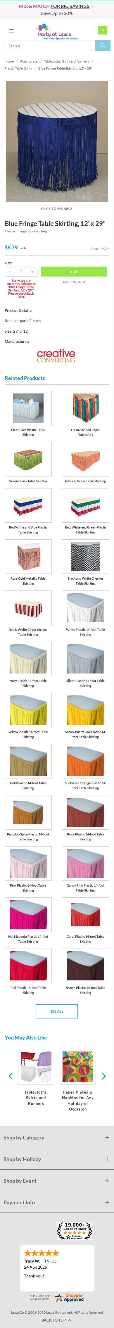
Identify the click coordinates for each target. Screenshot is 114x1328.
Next (103, 1076)
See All (57, 1011)
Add (74, 272)
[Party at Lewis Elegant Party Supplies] (57, 30)
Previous (11, 1076)
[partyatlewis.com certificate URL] (57, 1297)
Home (9, 61)
